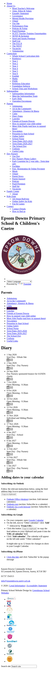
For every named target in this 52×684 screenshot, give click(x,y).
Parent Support (18, 179)
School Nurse (18, 139)
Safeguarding (12, 91)
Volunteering (17, 51)
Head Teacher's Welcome (23, 8)
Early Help (17, 98)
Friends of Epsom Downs (23, 121)
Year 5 (15, 71)
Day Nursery (12, 154)
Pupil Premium (18, 31)
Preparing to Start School (23, 134)
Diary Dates (17, 116)
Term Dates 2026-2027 (22, 144)
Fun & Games (18, 204)
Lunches (16, 118)
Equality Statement (20, 13)
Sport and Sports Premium (23, 38)
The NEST (17, 46)
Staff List (16, 41)
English (15, 76)
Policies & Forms (19, 28)
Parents (10, 103)
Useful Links (18, 151)
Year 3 (15, 66)
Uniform (16, 149)
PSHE (15, 81)
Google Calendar (36, 520)
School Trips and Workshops (24, 88)
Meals (14, 171)
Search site (6, 666)
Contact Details (19, 209)
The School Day (19, 146)
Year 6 (15, 73)
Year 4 (15, 68)
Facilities (16, 166)
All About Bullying (20, 199)
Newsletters (17, 131)
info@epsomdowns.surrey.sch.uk (15, 581)
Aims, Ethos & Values (22, 11)
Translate (27, 284)
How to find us (18, 211)
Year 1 (15, 61)
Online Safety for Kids (22, 201)
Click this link (13, 557)
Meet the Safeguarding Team (24, 96)
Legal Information (17, 585)
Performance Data (20, 26)
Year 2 (15, 63)
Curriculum (12, 53)
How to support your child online (26, 123)
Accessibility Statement (36, 585)
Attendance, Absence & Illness (25, 111)
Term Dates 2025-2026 (22, 141)
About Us (11, 6)
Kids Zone (11, 196)
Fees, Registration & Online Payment (28, 169)
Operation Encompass (21, 101)
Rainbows (16, 58)
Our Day (16, 156)
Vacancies (16, 48)
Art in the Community (21, 108)
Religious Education (21, 83)
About (15, 194)
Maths (15, 78)
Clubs (14, 113)
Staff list (15, 186)
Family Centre (13, 191)
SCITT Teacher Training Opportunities (29, 33)
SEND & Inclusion (20, 36)
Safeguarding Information (23, 93)
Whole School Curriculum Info (25, 56)
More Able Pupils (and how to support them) (26, 318)
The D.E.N (17, 43)
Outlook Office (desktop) (18, 499)
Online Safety (18, 136)
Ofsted (15, 21)
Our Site (16, 23)
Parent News (17, 176)
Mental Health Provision (23, 18)
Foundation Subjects (21, 86)
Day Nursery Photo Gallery (24, 159)
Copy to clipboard (9, 494)
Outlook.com (12, 504)
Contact (10, 206)
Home (9, 3)
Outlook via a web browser (19, 507)
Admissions (17, 106)
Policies (15, 181)
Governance (17, 16)
